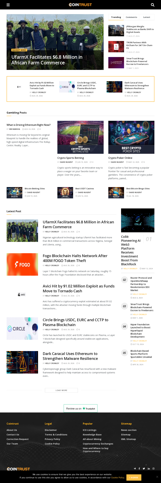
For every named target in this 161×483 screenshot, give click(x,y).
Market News (19, 50)
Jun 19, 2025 (82, 162)
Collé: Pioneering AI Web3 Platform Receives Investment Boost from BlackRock (131, 250)
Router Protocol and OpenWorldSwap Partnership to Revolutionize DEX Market (141, 284)
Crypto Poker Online (120, 158)
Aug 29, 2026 (37, 96)
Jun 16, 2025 (82, 196)
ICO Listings (89, 429)
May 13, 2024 (147, 268)
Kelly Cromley (39, 92)
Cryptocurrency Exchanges (98, 443)
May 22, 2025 (133, 162)
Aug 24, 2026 (29, 129)
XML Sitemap (128, 439)
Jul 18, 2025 (133, 196)
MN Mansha (14, 129)
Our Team (12, 443)
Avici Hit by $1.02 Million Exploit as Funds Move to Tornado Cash (42, 85)
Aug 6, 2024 (137, 298)
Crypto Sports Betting (70, 158)
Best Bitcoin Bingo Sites (138, 188)
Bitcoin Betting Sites (35, 188)
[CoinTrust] (18, 468)
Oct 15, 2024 (138, 344)
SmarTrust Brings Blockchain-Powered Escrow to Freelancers (137, 61)
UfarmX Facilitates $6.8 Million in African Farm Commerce (47, 60)
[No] (157, 476)
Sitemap (125, 434)
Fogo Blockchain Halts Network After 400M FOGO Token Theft (75, 258)
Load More (61, 390)
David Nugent (66, 162)
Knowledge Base (92, 434)
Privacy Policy (52, 439)
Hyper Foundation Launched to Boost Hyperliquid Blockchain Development (140, 330)
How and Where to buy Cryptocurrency (95, 450)
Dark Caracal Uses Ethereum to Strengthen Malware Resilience (137, 85)
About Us (12, 429)
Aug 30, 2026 (68, 231)
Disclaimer (51, 429)
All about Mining (92, 439)
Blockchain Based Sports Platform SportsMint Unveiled (141, 353)
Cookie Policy (52, 443)
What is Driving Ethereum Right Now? (29, 125)
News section (128, 429)
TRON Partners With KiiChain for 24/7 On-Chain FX (139, 45)
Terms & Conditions (56, 434)
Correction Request (18, 439)
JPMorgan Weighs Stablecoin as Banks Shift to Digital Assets (140, 29)
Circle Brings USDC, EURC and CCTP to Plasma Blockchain (87, 85)
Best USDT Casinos (84, 188)
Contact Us (13, 434)
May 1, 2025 (137, 318)
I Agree (134, 477)
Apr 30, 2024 (137, 364)
